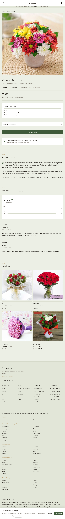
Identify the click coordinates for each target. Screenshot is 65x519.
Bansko (4, 480)
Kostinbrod (5, 420)
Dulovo (4, 460)
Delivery (20, 391)
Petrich (35, 483)
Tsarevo (35, 449)
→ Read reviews (24, 87)
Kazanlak (4, 437)
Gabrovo (4, 462)
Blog (3, 394)
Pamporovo (5, 489)
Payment (20, 394)
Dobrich (4, 451)
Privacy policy (18, 517)
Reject (50, 513)
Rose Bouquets (38, 388)
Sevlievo (35, 462)
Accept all (59, 513)
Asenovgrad (5, 426)
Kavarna (4, 453)
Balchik (4, 447)
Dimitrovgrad (5, 429)
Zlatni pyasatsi (37, 453)
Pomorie (35, 447)
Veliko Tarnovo (37, 471)
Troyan (35, 469)
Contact (4, 391)
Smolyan (35, 487)
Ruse (34, 460)
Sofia (29, 6)
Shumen (35, 465)
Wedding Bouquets (55, 394)
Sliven (34, 431)
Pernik (35, 480)
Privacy (20, 397)
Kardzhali (4, 433)
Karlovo (4, 435)
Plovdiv (32, 6)
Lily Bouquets (37, 394)
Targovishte (36, 467)
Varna (35, 6)
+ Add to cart (32, 132)
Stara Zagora (36, 433)
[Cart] (61, 3)
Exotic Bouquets (38, 402)
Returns (20, 399)
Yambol (35, 437)
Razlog (35, 485)
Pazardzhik (36, 426)
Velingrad (35, 435)
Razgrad (4, 473)
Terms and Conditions (24, 388)
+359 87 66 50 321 (7, 380)
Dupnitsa (4, 485)
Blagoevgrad (5, 483)
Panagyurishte (6, 440)
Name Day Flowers (55, 391)
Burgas (39, 6)
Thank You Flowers (55, 399)
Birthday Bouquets (55, 388)
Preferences (41, 513)
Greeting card (6, 121)
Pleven (3, 471)
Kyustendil (4, 487)
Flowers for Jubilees (55, 397)
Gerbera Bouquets (39, 391)
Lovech (4, 469)
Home (3, 11)
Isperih (4, 467)
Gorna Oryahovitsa (7, 465)
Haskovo (4, 431)
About (3, 388)
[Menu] (3, 3)
